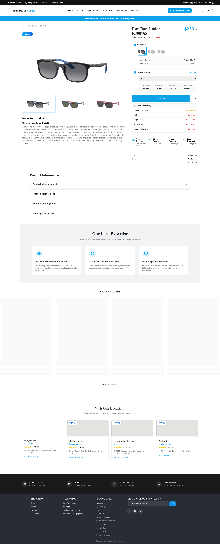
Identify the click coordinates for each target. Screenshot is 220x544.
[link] (26, 369)
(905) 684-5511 (77, 444)
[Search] (196, 10)
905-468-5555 (121, 444)
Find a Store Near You (54, 2)
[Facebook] (210, 3)
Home (24, 26)
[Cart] (213, 10)
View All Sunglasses (108, 384)
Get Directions (30, 457)
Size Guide (192, 73)
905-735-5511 (166, 444)
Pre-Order (161, 98)
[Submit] (172, 503)
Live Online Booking (14, 3)
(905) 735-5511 (34, 2)
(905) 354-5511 (32, 443)
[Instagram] (213, 3)
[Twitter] (140, 511)
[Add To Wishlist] (194, 98)
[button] (180, 10)
